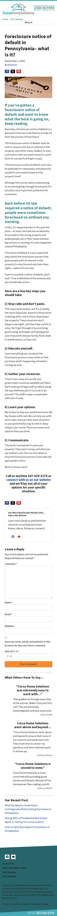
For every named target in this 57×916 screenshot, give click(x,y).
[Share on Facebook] (7, 71)
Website (9, 626)
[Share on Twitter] (13, 71)
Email (8, 614)
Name (9, 602)
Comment (11, 564)
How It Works (9, 876)
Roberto (12, 65)
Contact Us (8, 863)
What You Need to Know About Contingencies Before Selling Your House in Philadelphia (28, 809)
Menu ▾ (28, 22)
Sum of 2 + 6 (12, 651)
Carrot (45, 904)
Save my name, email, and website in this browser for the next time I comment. (27, 643)
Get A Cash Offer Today (14, 867)
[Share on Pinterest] (18, 71)
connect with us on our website (28, 480)
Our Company (16, 19)
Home (5, 19)
